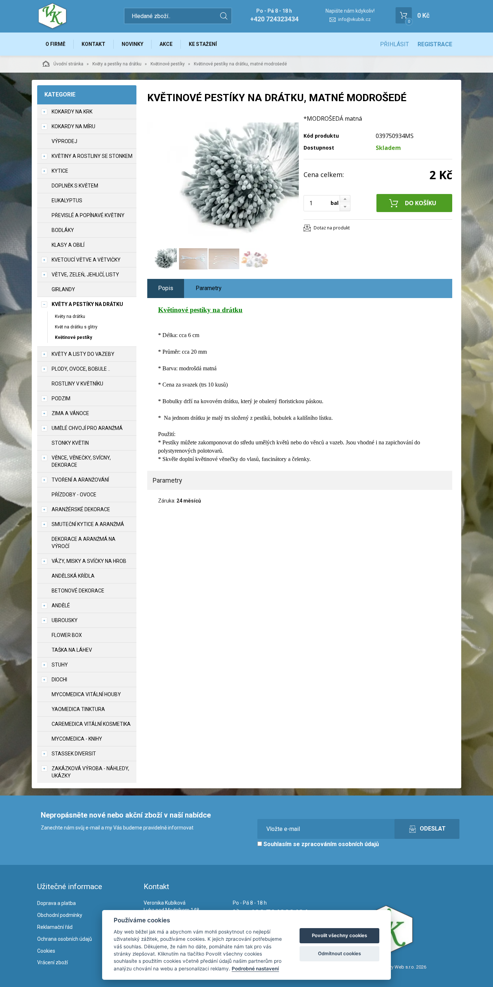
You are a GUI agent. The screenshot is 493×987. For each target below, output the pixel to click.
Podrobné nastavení (255, 968)
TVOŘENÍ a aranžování (80, 480)
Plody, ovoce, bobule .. (81, 369)
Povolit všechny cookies (339, 935)
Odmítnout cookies (339, 953)
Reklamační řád (55, 927)
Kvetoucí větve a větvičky (86, 260)
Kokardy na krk (72, 112)
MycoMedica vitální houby (86, 694)
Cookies (46, 951)
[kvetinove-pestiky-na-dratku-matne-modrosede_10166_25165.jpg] (223, 180)
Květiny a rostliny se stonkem (92, 156)
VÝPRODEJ (64, 141)
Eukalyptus (67, 200)
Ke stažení (203, 44)
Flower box (67, 635)
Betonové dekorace (78, 591)
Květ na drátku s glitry (76, 326)
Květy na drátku (70, 316)
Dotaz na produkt (332, 228)
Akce (166, 44)
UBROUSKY (65, 620)
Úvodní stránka (68, 63)
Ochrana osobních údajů (64, 939)
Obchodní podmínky (59, 915)
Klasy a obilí (68, 245)
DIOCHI (59, 679)
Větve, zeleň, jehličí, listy (85, 274)
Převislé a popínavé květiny (88, 215)
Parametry (209, 288)
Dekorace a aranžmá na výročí (83, 542)
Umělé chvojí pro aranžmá (87, 428)
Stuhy (60, 665)
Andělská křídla (73, 576)
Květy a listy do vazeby (83, 354)
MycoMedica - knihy (77, 739)
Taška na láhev (72, 650)
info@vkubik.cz (354, 19)
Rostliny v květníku (77, 384)
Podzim (61, 398)
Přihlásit (394, 44)
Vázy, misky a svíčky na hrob (89, 561)
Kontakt (93, 44)
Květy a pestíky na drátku (116, 63)
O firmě (55, 44)
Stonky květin (70, 443)
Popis (165, 288)
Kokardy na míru (73, 126)
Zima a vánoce (70, 413)
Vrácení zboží (52, 962)
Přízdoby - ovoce (74, 494)
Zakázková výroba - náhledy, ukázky (90, 772)
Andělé (61, 605)
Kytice (60, 171)
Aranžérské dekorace (81, 509)
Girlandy (63, 289)
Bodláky (63, 230)
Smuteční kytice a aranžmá (88, 524)
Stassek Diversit (74, 754)
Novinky (132, 44)
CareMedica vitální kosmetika (91, 724)
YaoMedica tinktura (78, 709)
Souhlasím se (320, 844)
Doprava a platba (56, 903)
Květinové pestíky (167, 63)
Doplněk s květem (75, 186)
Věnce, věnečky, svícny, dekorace (81, 461)
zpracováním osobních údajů (340, 844)
